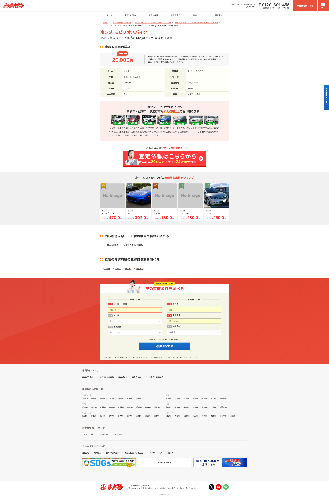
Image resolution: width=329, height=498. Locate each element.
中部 (84, 404)
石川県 (103, 407)
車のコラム (197, 15)
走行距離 (117, 327)
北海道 (85, 399)
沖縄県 (233, 416)
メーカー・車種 (120, 304)
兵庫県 (118, 269)
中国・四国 (86, 413)
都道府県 (176, 326)
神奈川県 (223, 399)
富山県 (94, 407)
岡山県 (103, 416)
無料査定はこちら (305, 5)
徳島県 (130, 416)
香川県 (139, 416)
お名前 (175, 304)
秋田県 (121, 399)
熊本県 (195, 416)
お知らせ (170, 453)
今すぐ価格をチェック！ (326, 97)
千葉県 (204, 399)
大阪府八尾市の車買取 (133, 245)
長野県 (130, 407)
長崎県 (186, 416)
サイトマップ (118, 434)
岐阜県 (139, 407)
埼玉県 (195, 399)
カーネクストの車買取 (154, 377)
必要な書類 (153, 15)
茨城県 (168, 399)
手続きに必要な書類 (106, 377)
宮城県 (112, 399)
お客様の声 (103, 434)
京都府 (107, 269)
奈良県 (128, 269)
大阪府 (191, 94)
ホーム (109, 15)
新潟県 (85, 407)
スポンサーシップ (155, 453)
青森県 (94, 399)
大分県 (204, 416)
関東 (167, 395)
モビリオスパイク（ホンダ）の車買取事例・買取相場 (196, 22)
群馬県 (186, 399)
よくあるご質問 (88, 434)
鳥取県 (85, 416)
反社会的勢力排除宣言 (134, 453)
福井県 (112, 407)
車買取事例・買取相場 (122, 22)
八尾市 (198, 94)
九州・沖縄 (170, 413)
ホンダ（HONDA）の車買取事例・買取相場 (153, 22)
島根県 (94, 416)
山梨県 (121, 407)
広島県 (112, 416)
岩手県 (103, 399)
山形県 (130, 399)
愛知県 (157, 407)
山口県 (121, 416)
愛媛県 (148, 416)
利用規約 (152, 339)
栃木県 (177, 399)
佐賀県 (177, 416)
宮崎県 (213, 416)
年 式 (116, 315)
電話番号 (176, 315)
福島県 (139, 399)
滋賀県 (195, 407)
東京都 (213, 399)
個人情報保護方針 (113, 453)
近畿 (167, 404)
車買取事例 (175, 15)
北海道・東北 (87, 395)
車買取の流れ (130, 15)
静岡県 (148, 407)
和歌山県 (139, 269)
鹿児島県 (223, 416)
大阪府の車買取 (111, 245)
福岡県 (168, 416)
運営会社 (218, 15)
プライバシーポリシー (164, 339)
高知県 (157, 416)
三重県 (213, 407)
